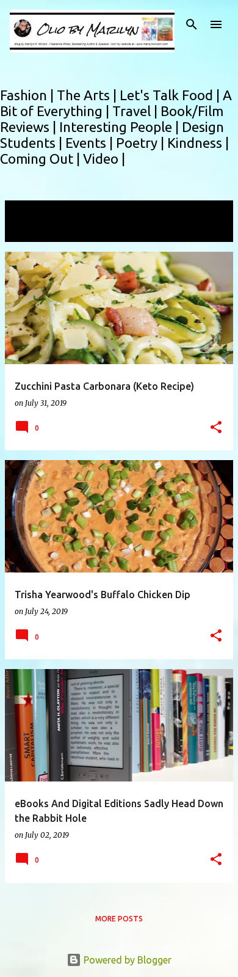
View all (30, 231)
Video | (104, 158)
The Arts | (88, 95)
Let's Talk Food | (171, 95)
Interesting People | (120, 126)
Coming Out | (41, 158)
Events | (90, 142)
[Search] (191, 24)
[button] (216, 428)
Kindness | (198, 142)
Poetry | (141, 142)
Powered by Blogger (126, 959)
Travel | (136, 111)
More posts (119, 919)
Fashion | (28, 95)
